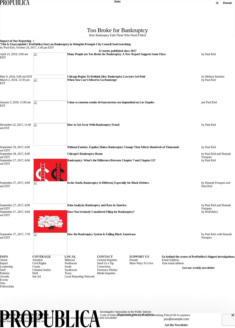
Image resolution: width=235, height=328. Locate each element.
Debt (35, 273)
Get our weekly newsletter (198, 267)
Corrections (104, 266)
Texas (68, 273)
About (3, 259)
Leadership (6, 266)
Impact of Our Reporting (15, 40)
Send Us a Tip (105, 263)
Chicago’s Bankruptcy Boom (84, 153)
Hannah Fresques (215, 182)
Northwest (71, 263)
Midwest (70, 259)
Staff (3, 269)
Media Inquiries (106, 273)
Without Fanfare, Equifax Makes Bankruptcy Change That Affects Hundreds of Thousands (123, 147)
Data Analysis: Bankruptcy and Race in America (96, 205)
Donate (227, 2)
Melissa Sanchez (214, 76)
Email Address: (170, 259)
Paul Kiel (9, 47)
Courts (36, 266)
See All (36, 276)
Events (4, 279)
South (68, 266)
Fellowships (7, 286)
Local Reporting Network (80, 276)
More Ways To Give (141, 263)
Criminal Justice (41, 269)
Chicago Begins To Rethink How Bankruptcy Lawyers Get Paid (106, 76)
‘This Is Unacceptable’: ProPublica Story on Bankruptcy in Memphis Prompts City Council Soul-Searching (65, 44)
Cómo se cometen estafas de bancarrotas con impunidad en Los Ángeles (110, 102)
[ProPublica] (14, 3)
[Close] (233, 315)
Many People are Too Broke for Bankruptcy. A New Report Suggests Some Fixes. (116, 54)
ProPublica (211, 211)
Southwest (71, 269)
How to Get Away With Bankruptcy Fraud (93, 124)
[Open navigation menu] (217, 3)
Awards (4, 276)
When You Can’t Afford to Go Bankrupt (92, 79)
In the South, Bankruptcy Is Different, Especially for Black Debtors (108, 182)
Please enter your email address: (136, 314)
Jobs (2, 283)
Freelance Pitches (107, 269)
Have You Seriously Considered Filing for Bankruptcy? (100, 211)
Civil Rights (39, 263)
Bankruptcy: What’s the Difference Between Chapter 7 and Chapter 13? (111, 160)
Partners (4, 273)
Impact (4, 263)
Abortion (37, 259)
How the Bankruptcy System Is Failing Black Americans (101, 234)
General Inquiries (107, 259)
